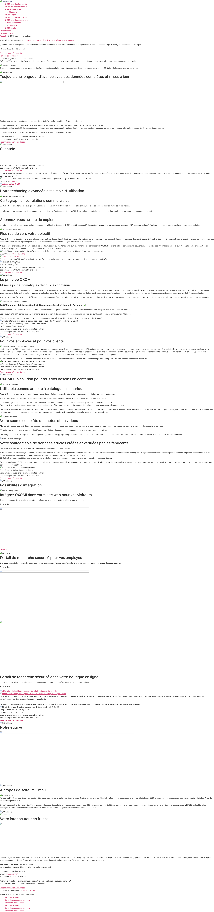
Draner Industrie (18, 254)
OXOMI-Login (10, 15)
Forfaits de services (12, 9)
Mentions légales (11, 897)
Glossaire (13, 12)
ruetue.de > (5, 549)
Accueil (3, 36)
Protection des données (14, 903)
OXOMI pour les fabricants (15, 4)
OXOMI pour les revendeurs (16, 7)
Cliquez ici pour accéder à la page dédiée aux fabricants (50, 40)
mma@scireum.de (13, 874)
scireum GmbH (29, 890)
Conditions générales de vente (17, 900)
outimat (14, 181)
